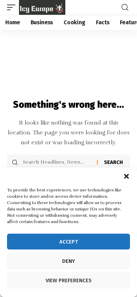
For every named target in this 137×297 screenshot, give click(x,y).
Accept (68, 242)
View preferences (69, 280)
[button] (126, 176)
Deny (68, 261)
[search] (125, 7)
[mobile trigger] (13, 7)
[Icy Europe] (42, 7)
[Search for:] (57, 162)
